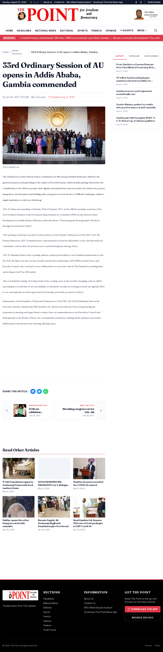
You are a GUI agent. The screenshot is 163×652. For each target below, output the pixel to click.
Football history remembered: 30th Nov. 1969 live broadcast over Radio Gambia (46, 38)
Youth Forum (49, 629)
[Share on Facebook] (32, 391)
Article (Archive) (17, 52)
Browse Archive (142, 617)
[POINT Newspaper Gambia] (136, 2)
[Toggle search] (155, 30)
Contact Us (59, 2)
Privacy (148, 645)
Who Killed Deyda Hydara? (79, 2)
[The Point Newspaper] (141, 2)
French (97, 30)
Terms (157, 645)
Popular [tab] (134, 56)
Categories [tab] (151, 56)
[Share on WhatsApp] (45, 391)
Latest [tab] (120, 56)
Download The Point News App (108, 2)
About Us (47, 2)
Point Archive (154, 2)
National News (45, 30)
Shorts (128, 30)
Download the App (144, 609)
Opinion (111, 30)
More (141, 30)
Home (9, 30)
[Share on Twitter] (39, 391)
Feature (47, 625)
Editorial (67, 30)
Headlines (24, 30)
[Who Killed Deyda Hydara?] (147, 15)
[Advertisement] (54, 356)
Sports (82, 30)
